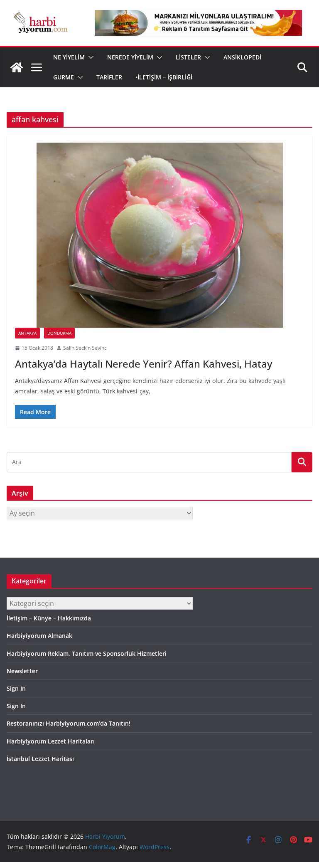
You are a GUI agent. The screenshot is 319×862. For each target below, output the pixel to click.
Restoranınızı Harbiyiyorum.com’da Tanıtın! (68, 723)
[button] (89, 57)
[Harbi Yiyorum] (17, 67)
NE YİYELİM (69, 57)
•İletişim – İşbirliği (163, 77)
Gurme (63, 77)
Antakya (27, 333)
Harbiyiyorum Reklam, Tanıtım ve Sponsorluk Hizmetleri (87, 653)
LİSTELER (188, 57)
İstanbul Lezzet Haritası (40, 759)
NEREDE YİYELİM (130, 57)
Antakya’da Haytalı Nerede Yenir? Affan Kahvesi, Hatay (143, 363)
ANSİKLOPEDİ (242, 57)
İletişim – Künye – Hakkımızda (49, 618)
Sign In (16, 688)
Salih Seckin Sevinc (85, 347)
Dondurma (59, 333)
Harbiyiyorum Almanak (39, 636)
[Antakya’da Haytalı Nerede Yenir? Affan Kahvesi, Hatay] (159, 235)
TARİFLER (109, 77)
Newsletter (22, 671)
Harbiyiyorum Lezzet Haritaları (51, 741)
